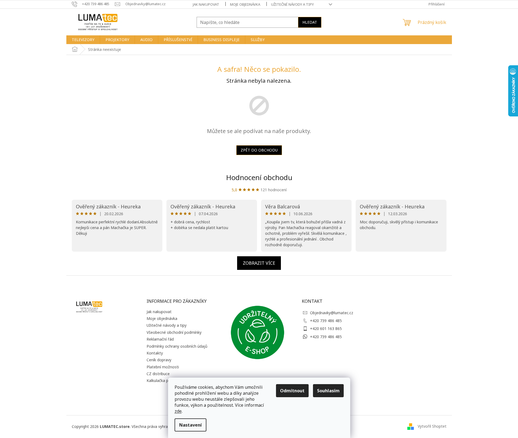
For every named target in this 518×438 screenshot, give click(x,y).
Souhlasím (328, 391)
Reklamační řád (160, 339)
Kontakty (155, 353)
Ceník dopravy (159, 359)
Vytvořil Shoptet (432, 425)
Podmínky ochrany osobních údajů (177, 346)
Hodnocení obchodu (259, 177)
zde (178, 411)
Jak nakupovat (206, 4)
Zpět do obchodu (259, 150)
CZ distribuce (158, 373)
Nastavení (190, 425)
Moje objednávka (245, 4)
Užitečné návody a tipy (292, 4)
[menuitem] (83, 39)
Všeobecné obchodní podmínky (174, 332)
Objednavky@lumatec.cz (331, 312)
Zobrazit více (259, 263)
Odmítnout (292, 391)
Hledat (309, 22)
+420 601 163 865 (326, 328)
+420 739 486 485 (326, 320)
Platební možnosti (163, 366)
